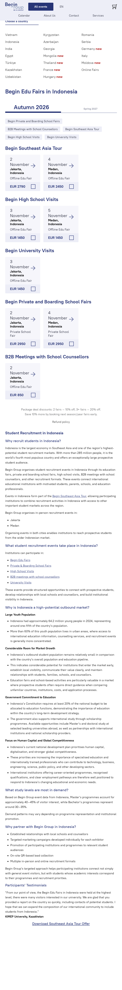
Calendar (24, 15)
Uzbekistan (13, 77)
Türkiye (10, 63)
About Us (49, 15)
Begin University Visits (29, 250)
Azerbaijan (51, 42)
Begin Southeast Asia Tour (33, 148)
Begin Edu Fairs (20, 560)
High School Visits (22, 571)
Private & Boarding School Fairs (30, 565)
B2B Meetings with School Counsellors (47, 356)
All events (40, 6)
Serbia (86, 42)
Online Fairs (90, 70)
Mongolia (53, 56)
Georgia (49, 49)
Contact (74, 15)
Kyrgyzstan (51, 35)
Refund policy (61, 422)
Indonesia (12, 42)
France (51, 70)
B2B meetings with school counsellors (35, 577)
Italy (84, 56)
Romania (87, 35)
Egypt (9, 56)
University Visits (20, 582)
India (8, 49)
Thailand (53, 63)
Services (98, 15)
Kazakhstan (13, 70)
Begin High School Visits (31, 199)
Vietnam (11, 35)
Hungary (52, 77)
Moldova (90, 63)
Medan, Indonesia (55, 171)
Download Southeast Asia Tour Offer (61, 924)
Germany (91, 49)
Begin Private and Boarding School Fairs (48, 301)
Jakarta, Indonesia (17, 171)
